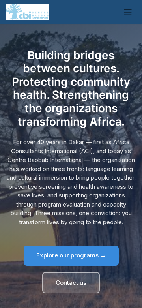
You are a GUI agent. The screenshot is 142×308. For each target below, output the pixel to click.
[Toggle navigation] (128, 12)
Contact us (71, 282)
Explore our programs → (71, 255)
